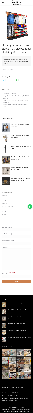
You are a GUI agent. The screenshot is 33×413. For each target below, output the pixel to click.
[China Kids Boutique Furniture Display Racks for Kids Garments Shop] (12, 353)
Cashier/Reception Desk (7, 206)
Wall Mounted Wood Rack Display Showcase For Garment (20, 179)
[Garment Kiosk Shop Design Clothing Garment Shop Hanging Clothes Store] (20, 353)
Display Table (5, 203)
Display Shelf (9, 69)
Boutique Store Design (19, 407)
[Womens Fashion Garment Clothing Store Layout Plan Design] (5, 375)
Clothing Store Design (22, 409)
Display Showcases (6, 198)
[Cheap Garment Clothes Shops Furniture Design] (27, 375)
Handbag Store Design (10, 409)
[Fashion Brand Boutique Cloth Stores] (20, 368)
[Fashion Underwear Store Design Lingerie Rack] (5, 353)
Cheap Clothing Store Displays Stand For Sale (19, 169)
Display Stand (5, 201)
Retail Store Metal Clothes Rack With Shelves (20, 136)
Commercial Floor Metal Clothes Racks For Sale (20, 125)
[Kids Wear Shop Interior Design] (20, 360)
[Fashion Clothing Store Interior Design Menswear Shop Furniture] (12, 375)
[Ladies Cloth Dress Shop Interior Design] (12, 360)
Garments (6, 72)
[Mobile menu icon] (3, 2)
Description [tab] (5, 89)
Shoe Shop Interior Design (13, 411)
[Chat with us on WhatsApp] (30, 206)
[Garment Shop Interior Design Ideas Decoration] (5, 368)
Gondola (4, 214)
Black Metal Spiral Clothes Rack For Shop (21, 147)
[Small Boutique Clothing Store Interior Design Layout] (27, 353)
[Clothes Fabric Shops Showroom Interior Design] (20, 375)
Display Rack (5, 212)
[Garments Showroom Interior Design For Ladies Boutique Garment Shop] (27, 360)
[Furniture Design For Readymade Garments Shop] (12, 368)
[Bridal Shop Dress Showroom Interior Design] (27, 368)
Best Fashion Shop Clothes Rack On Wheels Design (21, 158)
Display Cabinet (5, 209)
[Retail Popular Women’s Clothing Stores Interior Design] (5, 360)
